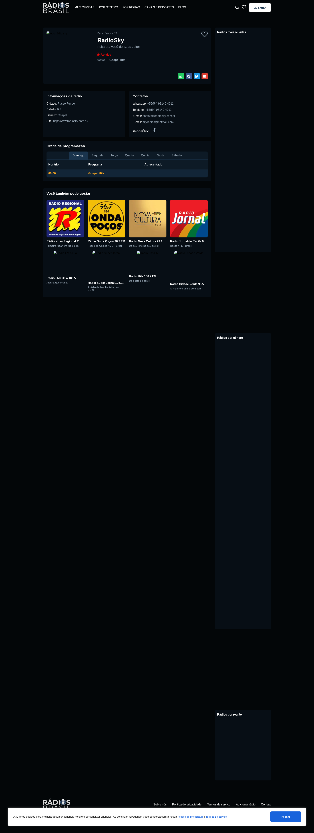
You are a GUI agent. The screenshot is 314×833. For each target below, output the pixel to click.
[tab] (78, 155)
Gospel (62, 115)
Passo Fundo (66, 103)
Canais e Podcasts (159, 7)
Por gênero (108, 7)
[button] (237, 7)
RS (59, 109)
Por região (131, 7)
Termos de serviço (216, 816)
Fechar (285, 816)
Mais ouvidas (84, 7)
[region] (157, 817)
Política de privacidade (191, 816)
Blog (182, 7)
